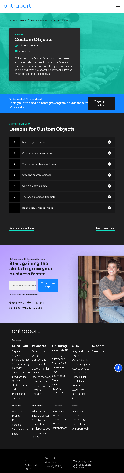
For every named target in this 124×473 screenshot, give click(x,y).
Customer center (41, 381)
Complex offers (40, 364)
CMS (75, 346)
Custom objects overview (37, 153)
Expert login (79, 424)
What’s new (38, 411)
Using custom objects (35, 185)
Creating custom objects (36, 175)
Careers (16, 424)
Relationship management (37, 207)
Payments (39, 346)
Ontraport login (80, 428)
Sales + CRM (21, 346)
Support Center (40, 415)
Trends (16, 398)
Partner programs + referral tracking (42, 389)
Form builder (79, 377)
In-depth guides (41, 428)
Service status (20, 429)
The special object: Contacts (38, 196)
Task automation (21, 372)
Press (15, 420)
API (74, 398)
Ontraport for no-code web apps (33, 20)
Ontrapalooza (59, 428)
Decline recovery (41, 377)
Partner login (79, 419)
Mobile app (18, 393)
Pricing (16, 415)
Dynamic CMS (80, 359)
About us (17, 411)
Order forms (38, 351)
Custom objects (81, 364)
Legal (15, 433)
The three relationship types (39, 164)
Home (12, 20)
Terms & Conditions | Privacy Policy (53, 462)
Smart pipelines (21, 359)
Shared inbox (99, 351)
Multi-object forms (33, 142)
